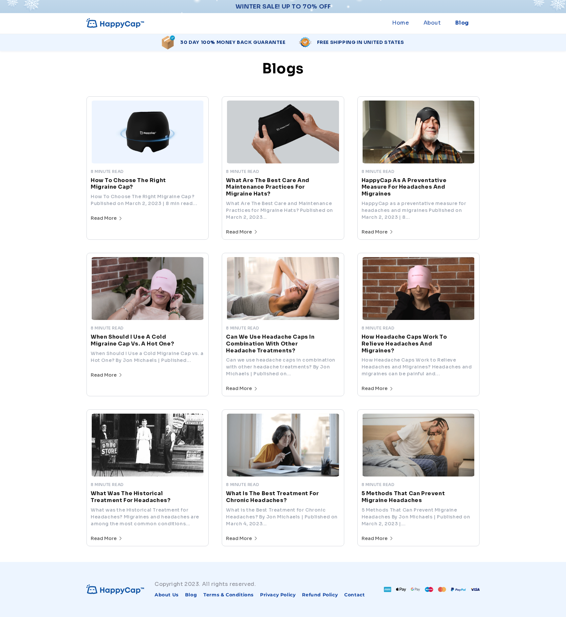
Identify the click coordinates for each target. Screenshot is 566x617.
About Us (167, 595)
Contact (354, 595)
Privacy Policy (277, 595)
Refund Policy (320, 595)
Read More (104, 218)
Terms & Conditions (228, 595)
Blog (191, 595)
